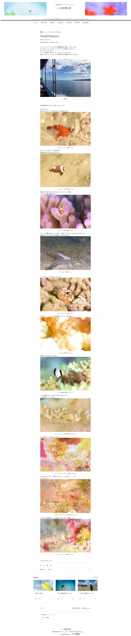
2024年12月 (44, 22)
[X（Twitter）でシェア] (44, 565)
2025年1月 (52, 22)
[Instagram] (75, 634)
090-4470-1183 (80, 631)
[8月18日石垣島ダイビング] (87, 585)
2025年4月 (77, 22)
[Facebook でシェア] (41, 565)
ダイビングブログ (44, 560)
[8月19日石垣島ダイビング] (65, 585)
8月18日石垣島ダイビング (86, 593)
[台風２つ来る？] (43, 585)
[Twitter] (79, 634)
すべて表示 (95, 577)
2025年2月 (60, 22)
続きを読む (86, 22)
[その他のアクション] (90, 32)
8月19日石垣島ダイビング (64, 593)
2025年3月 (69, 22)
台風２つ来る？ (39, 593)
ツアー (50, 560)
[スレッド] (77, 634)
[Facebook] (72, 634)
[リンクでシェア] (51, 565)
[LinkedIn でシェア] (47, 565)
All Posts (35, 22)
